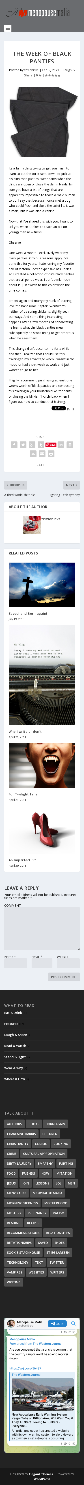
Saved (43, 1242)
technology (17, 1262)
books (33, 1124)
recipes (33, 1223)
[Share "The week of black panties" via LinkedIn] (60, 444)
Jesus (11, 1183)
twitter (57, 1262)
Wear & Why (13, 1068)
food (11, 1173)
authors (14, 1124)
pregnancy (37, 1213)
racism (59, 1213)
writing (14, 1282)
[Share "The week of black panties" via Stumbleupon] (33, 453)
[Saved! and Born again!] (42, 585)
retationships (19, 1242)
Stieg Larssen (58, 1252)
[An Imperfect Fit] (42, 830)
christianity (17, 1144)
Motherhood (55, 1203)
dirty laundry (19, 1163)
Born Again (55, 1124)
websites (36, 1272)
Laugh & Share (15, 1035)
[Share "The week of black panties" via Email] (42, 453)
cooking (61, 1144)
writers (57, 1272)
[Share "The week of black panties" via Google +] (32, 444)
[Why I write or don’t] (42, 675)
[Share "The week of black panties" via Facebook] (14, 444)
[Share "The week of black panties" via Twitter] (23, 444)
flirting (66, 1163)
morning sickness (22, 1203)
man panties (30, 179)
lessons (42, 1183)
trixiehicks (31, 70)
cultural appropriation (44, 1153)
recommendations (23, 1233)
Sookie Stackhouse (23, 1252)
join (25, 1183)
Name (10, 957)
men (71, 1183)
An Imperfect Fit (22, 860)
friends (28, 1173)
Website (63, 957)
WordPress (42, 1479)
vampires (14, 1272)
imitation (64, 1173)
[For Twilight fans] (42, 765)
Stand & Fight (15, 1057)
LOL (58, 1183)
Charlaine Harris (21, 1134)
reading (14, 1223)
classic (41, 1144)
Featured (11, 1024)
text (39, 1262)
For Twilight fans (23, 794)
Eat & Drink (13, 1013)
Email (37, 957)
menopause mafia (47, 1193)
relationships (58, 1233)
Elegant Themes (41, 1474)
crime (12, 1153)
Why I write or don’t (25, 731)
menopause (16, 1193)
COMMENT (12, 905)
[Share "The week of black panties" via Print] (51, 453)
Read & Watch (15, 1046)
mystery (14, 1213)
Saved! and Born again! (28, 613)
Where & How (14, 1079)
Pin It (70, 409)
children (50, 1134)
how (45, 1173)
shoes (59, 1242)
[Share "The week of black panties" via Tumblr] (41, 444)
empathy (45, 1163)
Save (53, 444)
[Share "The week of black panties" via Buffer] (69, 444)
